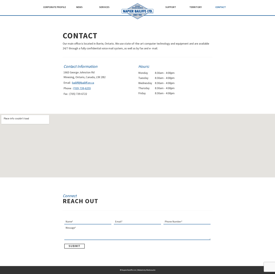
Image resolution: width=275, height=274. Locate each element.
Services (104, 7)
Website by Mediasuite (146, 270)
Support (170, 7)
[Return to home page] (137, 11)
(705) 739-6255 (82, 88)
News (79, 7)
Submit (74, 246)
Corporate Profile (54, 7)
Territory (195, 7)
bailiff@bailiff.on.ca (83, 82)
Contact (220, 7)
